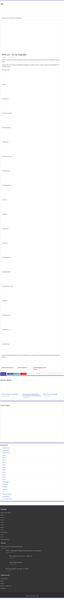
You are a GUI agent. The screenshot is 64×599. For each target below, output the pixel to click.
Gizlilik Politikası (4, 578)
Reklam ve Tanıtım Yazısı (6, 586)
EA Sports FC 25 (5, 450)
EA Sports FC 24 (5, 448)
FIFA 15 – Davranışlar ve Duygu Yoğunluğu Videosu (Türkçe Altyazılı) (24, 550)
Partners (2, 583)
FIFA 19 (8, 18)
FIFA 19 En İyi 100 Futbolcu (50, 394)
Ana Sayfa (3, 18)
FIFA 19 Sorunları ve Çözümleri (10, 394)
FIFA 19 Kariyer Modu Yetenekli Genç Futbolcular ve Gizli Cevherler (32, 395)
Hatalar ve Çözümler (6, 494)
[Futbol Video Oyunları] (32, 4)
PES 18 (2, 534)
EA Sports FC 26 (5, 452)
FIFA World (4, 489)
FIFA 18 (4, 467)
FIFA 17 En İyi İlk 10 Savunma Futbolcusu (11, 546)
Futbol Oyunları (4, 532)
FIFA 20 (4, 472)
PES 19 (2, 537)
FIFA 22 (4, 477)
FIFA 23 (4, 479)
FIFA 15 (4, 460)
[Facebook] (30, 594)
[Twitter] (32, 594)
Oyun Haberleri (5, 496)
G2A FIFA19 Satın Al (22, 367)
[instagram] (33, 594)
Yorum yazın (11, 57)
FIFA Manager (5, 482)
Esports (4, 455)
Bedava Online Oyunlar (6, 512)
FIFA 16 (4, 462)
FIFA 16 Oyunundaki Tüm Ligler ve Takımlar (17, 569)
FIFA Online (4, 484)
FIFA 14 (4, 457)
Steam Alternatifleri (5, 539)
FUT (3, 491)
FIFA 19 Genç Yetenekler (15, 562)
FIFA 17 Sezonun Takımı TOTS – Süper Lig (20, 556)
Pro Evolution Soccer (7, 499)
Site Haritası (3, 588)
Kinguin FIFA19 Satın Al (7, 367)
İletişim (2, 581)
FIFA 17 (4, 465)
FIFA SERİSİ (4, 486)
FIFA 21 (4, 474)
